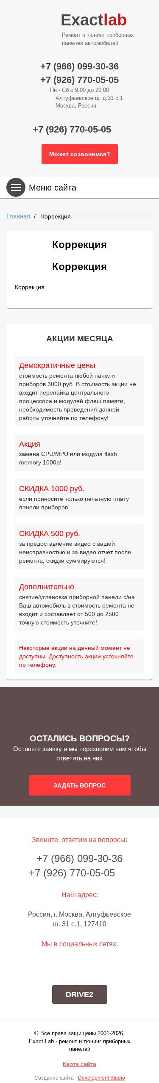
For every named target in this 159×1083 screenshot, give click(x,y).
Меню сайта (52, 187)
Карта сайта (79, 1064)
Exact (97, 28)
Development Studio (101, 1078)
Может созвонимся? (79, 154)
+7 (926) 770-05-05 (79, 80)
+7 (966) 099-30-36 (79, 66)
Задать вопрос (79, 785)
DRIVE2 (79, 994)
